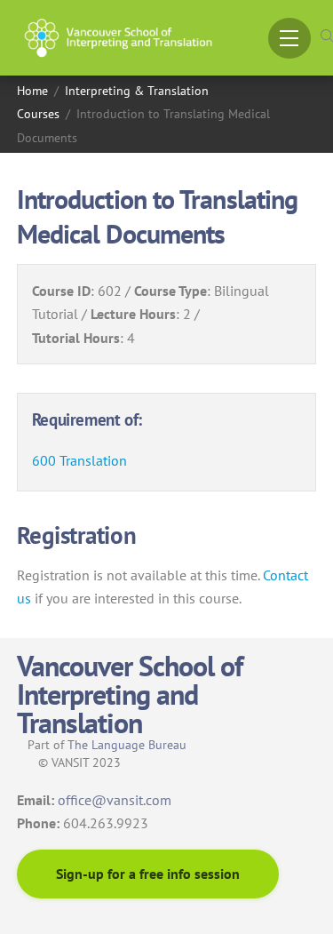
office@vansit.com (114, 800)
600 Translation (79, 460)
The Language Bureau (126, 745)
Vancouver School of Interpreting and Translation (130, 694)
